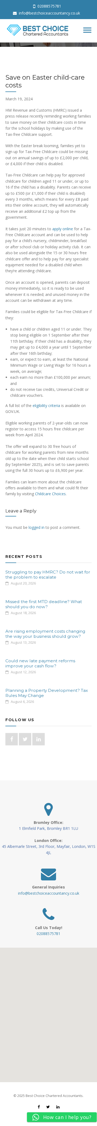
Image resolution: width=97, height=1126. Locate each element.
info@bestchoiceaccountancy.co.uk (49, 13)
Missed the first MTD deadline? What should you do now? (43, 604)
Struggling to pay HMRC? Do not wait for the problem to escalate (47, 574)
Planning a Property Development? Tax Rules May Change (46, 693)
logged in (36, 527)
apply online (62, 228)
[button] (48, 1011)
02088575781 (48, 6)
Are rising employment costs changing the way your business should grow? (45, 634)
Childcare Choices (50, 493)
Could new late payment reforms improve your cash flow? (40, 663)
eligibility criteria (46, 405)
